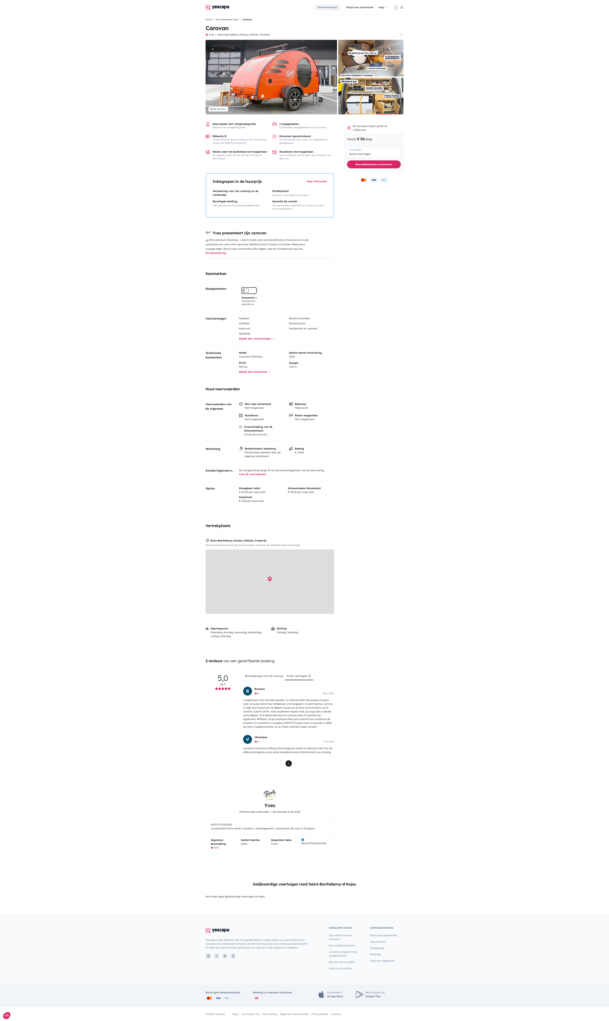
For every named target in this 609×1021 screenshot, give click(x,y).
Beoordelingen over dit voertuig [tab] (264, 675)
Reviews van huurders (342, 962)
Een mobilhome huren (342, 945)
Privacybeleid (320, 1014)
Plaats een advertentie (383, 935)
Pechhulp (375, 954)
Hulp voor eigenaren (382, 960)
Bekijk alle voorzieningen (255, 338)
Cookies (336, 1014)
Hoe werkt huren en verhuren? (340, 937)
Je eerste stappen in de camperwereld (343, 953)
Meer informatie (317, 181)
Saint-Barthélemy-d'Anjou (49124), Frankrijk (244, 34)
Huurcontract (378, 941)
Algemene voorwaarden (294, 1014)
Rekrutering (270, 1014)
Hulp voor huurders (340, 968)
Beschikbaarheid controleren (374, 164)
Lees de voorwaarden (252, 474)
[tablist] (288, 677)
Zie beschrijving (216, 252)
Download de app (327, 7)
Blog (235, 1014)
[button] (6, 1015)
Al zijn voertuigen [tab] (298, 675)
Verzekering (377, 948)
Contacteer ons (250, 1014)
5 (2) (211, 34)
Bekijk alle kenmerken (253, 371)
